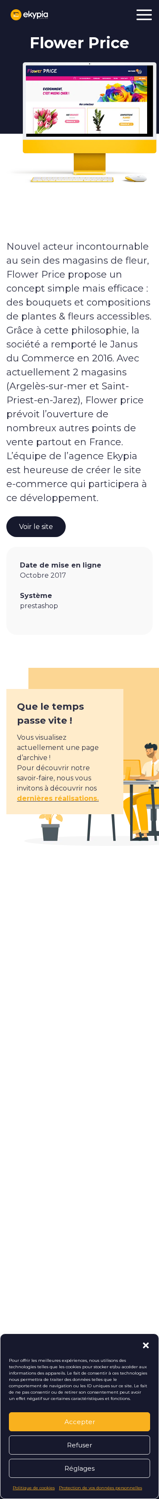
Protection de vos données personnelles (100, 1488)
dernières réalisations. (58, 798)
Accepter (79, 1422)
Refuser (79, 1445)
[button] (146, 1344)
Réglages (79, 1468)
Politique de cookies (34, 1488)
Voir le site (36, 527)
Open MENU (144, 14)
